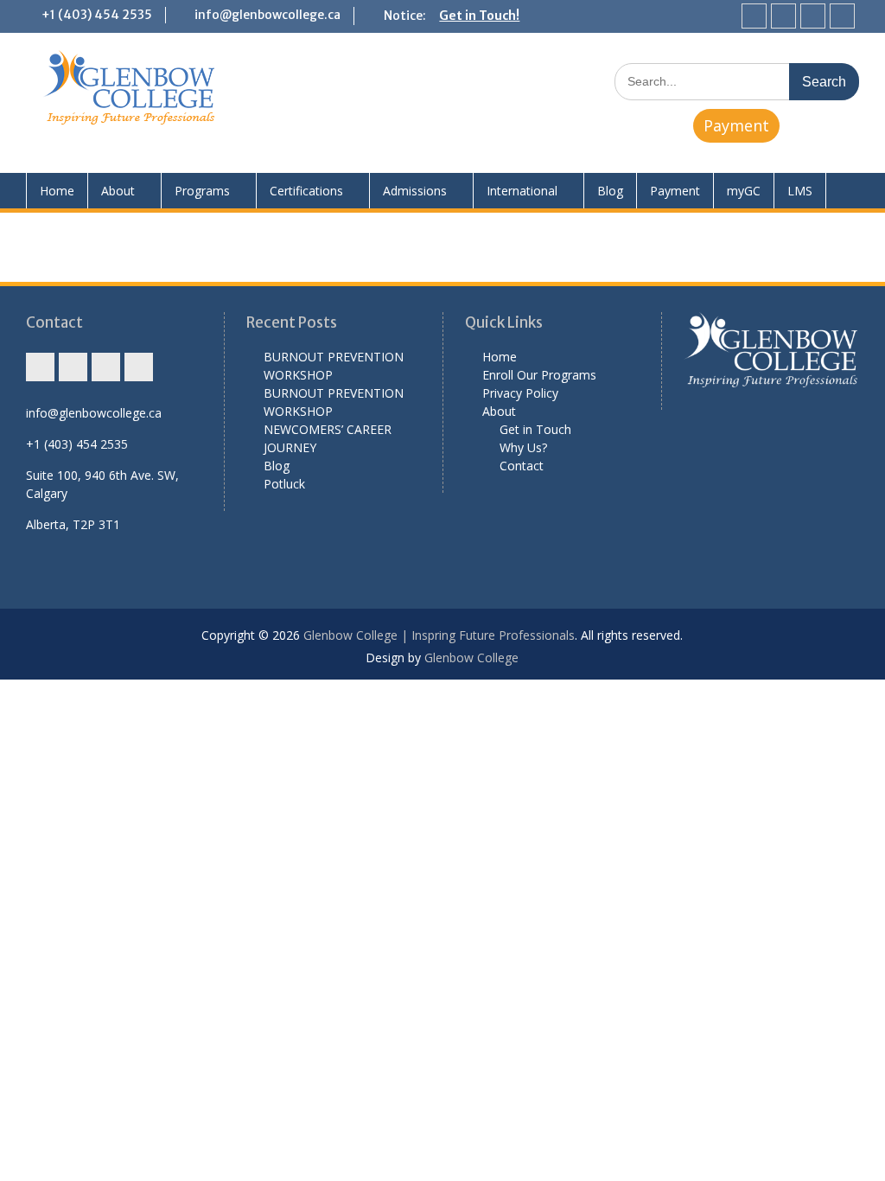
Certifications (306, 190)
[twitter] (812, 16)
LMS (799, 190)
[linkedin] (842, 16)
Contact (522, 465)
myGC (744, 190)
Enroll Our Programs (539, 375)
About (118, 190)
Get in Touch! (479, 15)
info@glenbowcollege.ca (267, 14)
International (522, 190)
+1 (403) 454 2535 (96, 14)
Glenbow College (471, 657)
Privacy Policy (520, 393)
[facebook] (783, 16)
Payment (736, 125)
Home (57, 190)
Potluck (284, 484)
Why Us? (523, 447)
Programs (202, 190)
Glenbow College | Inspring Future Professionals (439, 635)
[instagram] (754, 16)
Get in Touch (535, 429)
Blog (610, 190)
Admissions (415, 190)
